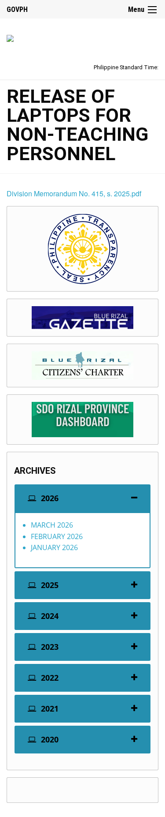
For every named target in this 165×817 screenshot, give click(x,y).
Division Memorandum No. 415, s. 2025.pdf (74, 193)
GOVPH (17, 9)
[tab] (82, 498)
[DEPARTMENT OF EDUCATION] (10, 37)
